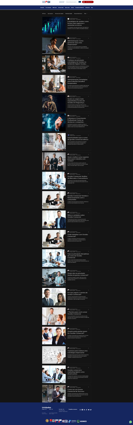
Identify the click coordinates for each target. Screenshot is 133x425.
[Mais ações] (89, 19)
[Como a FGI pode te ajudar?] (80, 2)
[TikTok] (86, 409)
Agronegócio (50, 13)
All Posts (44, 13)
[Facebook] (82, 409)
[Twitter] (91, 409)
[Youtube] (88, 409)
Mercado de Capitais (59, 13)
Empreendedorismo (78, 13)
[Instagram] (80, 409)
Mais (85, 13)
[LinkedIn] (84, 409)
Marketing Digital (68, 13)
